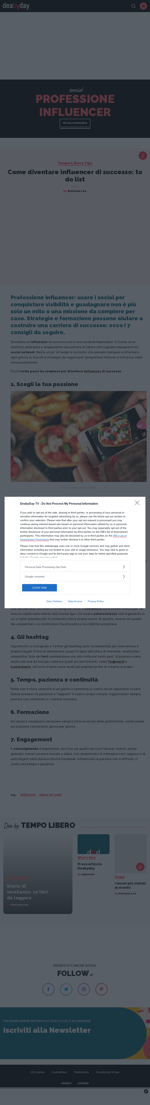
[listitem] (75, 567)
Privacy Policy (96, 601)
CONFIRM (39, 587)
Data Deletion (54, 601)
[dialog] (75, 552)
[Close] (138, 503)
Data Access (75, 601)
